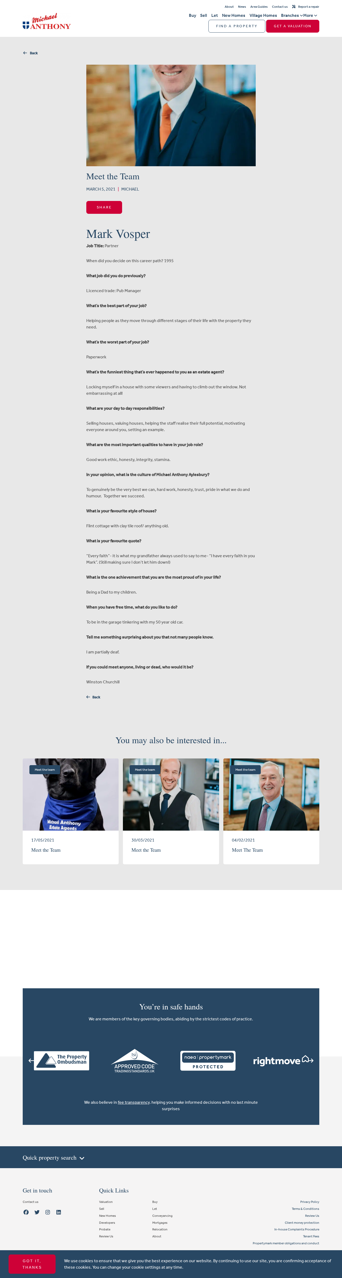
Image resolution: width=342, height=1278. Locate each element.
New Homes (233, 15)
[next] (310, 1060)
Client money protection (302, 1223)
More (308, 15)
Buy (192, 15)
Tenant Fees (311, 1236)
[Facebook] (26, 1212)
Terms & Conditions (305, 1209)
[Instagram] (48, 1212)
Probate (104, 1229)
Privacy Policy (309, 1202)
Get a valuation (292, 26)
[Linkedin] (59, 1212)
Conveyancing (162, 1216)
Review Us (106, 1236)
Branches (290, 15)
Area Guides (259, 7)
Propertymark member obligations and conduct (286, 1243)
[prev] (31, 1060)
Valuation (106, 1202)
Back (33, 53)
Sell (203, 15)
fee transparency (134, 1102)
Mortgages (160, 1223)
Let (214, 15)
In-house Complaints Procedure (296, 1229)
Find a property (237, 26)
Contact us (280, 7)
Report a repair (308, 7)
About (229, 7)
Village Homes (263, 15)
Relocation (160, 1229)
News (242, 7)
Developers (107, 1223)
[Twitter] (37, 1212)
